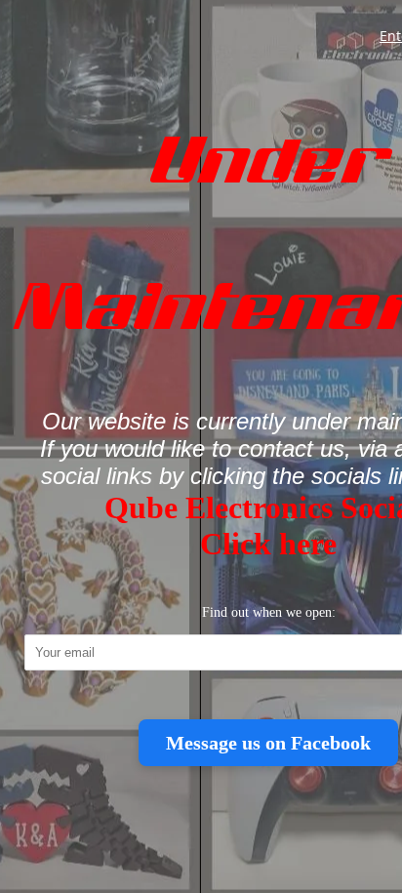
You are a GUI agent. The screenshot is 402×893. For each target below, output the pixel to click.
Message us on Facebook (268, 742)
